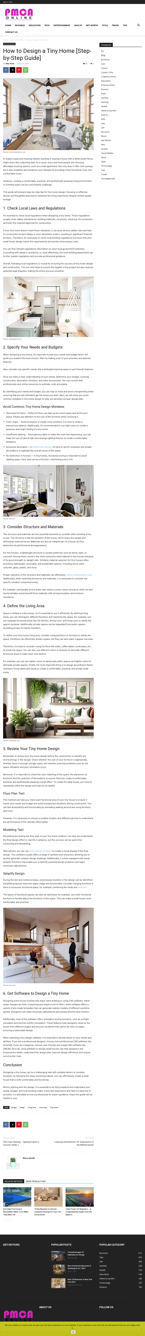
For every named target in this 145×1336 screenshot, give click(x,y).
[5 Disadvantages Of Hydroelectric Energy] (58, 1256)
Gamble (104, 97)
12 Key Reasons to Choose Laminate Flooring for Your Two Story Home (47, 1212)
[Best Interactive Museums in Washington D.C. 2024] (58, 1270)
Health (78, 25)
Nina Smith (10, 63)
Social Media (107, 153)
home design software (40, 851)
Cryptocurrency (108, 76)
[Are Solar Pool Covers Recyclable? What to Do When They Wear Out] (17, 1197)
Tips (125, 25)
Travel (115, 25)
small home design (42, 447)
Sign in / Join (7, 2)
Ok (73, 1332)
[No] (141, 1328)
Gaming (104, 102)
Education (34, 25)
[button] (138, 25)
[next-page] (9, 1220)
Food (103, 93)
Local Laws (43, 1107)
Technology (106, 165)
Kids (103, 119)
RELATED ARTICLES (14, 1181)
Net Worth (92, 25)
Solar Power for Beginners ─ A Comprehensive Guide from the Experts (79, 1212)
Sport (103, 157)
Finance (104, 89)
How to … (105, 114)
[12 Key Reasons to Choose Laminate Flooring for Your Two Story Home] (48, 1197)
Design (22, 1107)
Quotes (104, 148)
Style (105, 25)
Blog (103, 55)
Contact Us (11, 32)
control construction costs (79, 575)
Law (103, 123)
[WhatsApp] (25, 70)
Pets (103, 144)
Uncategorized (108, 178)
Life (103, 127)
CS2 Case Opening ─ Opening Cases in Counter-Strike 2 (21, 1143)
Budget (14, 1107)
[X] (12, 70)
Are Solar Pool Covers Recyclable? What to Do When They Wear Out (15, 1212)
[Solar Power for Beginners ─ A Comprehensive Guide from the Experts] (80, 1197)
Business (20, 25)
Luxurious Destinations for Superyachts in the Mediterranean (74, 1143)
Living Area (32, 1107)
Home (8, 25)
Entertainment (62, 25)
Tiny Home (54, 1107)
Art (102, 51)
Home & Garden (17, 40)
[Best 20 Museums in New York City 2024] (58, 1283)
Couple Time (107, 72)
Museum (105, 131)
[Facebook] (6, 70)
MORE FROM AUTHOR (36, 1181)
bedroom (82, 887)
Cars (103, 63)
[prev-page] (5, 1220)
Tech (47, 25)
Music (104, 136)
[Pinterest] (19, 70)
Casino (104, 68)
